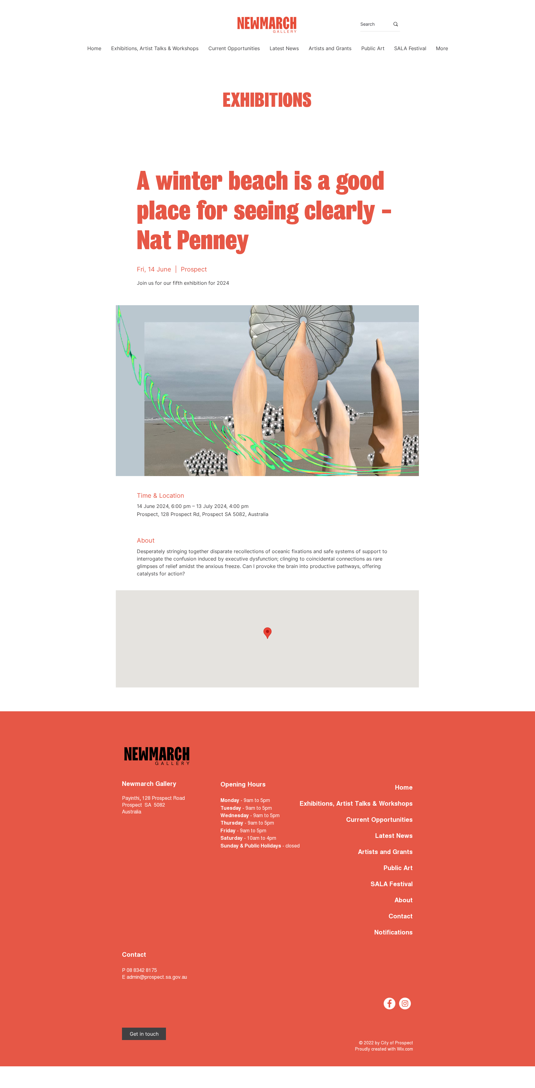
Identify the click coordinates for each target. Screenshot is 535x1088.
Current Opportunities (379, 820)
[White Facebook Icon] (389, 1003)
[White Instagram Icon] (405, 1003)
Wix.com (405, 1049)
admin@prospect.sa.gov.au (157, 977)
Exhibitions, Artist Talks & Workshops (374, 804)
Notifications (393, 933)
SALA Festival (392, 885)
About (403, 901)
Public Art (398, 868)
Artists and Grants (385, 852)
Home (404, 788)
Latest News (394, 836)
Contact (401, 917)
